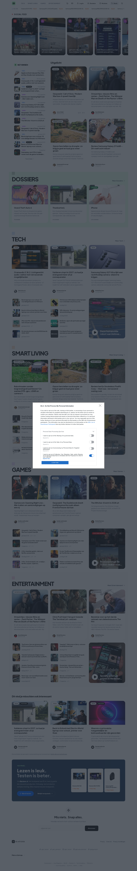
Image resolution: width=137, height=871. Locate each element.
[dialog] (68, 435)
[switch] (91, 435)
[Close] (101, 406)
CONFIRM (55, 462)
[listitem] (68, 431)
